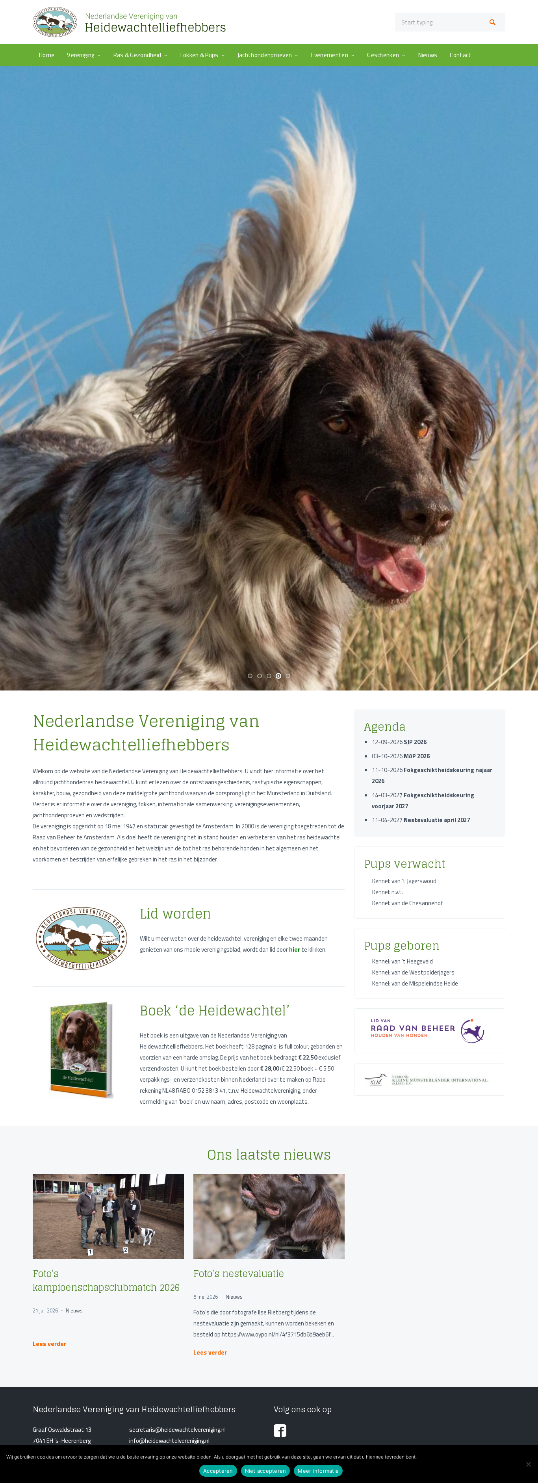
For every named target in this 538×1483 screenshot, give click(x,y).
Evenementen (329, 54)
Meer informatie (318, 1471)
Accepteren (218, 1471)
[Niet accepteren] (528, 1464)
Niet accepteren (265, 1471)
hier (294, 1214)
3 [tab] (270, 944)
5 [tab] (289, 944)
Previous (15, 511)
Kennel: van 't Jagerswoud (404, 1146)
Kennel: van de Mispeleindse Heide (415, 1248)
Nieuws (428, 54)
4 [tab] (280, 944)
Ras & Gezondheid (137, 54)
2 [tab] (261, 944)
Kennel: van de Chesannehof (407, 1168)
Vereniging (80, 54)
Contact (460, 54)
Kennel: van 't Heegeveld (402, 1226)
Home (46, 54)
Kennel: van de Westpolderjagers (413, 1237)
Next (523, 511)
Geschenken (383, 54)
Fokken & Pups (199, 54)
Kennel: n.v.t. (387, 1157)
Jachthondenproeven (264, 54)
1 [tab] (251, 944)
